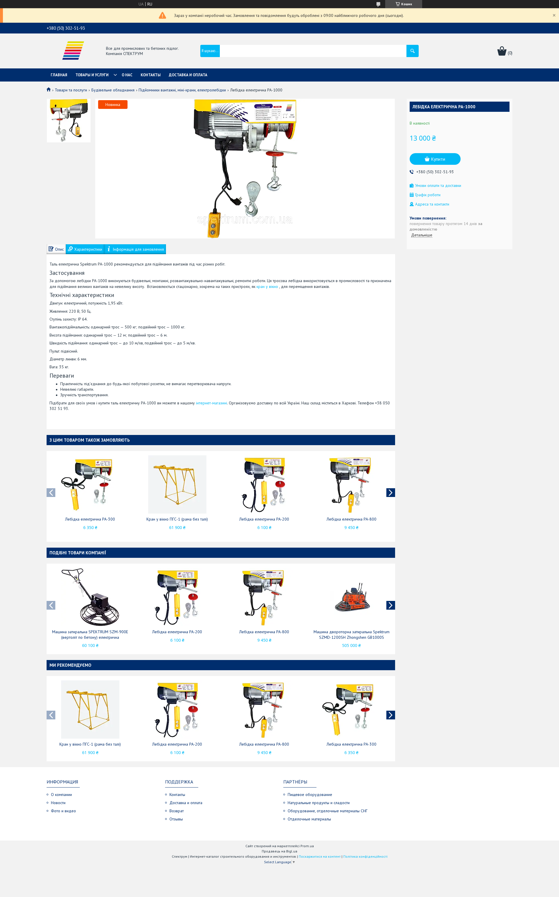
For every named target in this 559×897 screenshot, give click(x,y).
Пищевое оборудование (310, 794)
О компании (61, 794)
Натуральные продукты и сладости (319, 802)
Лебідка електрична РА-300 (90, 519)
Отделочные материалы (309, 819)
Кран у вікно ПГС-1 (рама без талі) (177, 519)
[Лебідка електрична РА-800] (351, 484)
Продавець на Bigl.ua (279, 851)
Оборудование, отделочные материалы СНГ (327, 810)
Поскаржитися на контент (320, 856)
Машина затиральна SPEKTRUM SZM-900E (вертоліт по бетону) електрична (90, 634)
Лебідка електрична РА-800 (351, 519)
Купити (438, 159)
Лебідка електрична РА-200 (264, 519)
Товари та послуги (71, 90)
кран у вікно (267, 286)
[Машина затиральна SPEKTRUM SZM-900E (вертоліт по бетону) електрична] (90, 597)
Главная (59, 74)
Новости (58, 802)
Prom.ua (307, 846)
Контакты (151, 74)
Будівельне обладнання (113, 90)
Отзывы (176, 819)
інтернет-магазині (211, 403)
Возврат (176, 810)
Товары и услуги (92, 74)
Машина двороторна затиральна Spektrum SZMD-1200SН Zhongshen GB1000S (352, 634)
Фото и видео (63, 810)
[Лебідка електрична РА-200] (264, 484)
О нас (127, 74)
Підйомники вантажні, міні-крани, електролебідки (182, 90)
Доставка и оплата (188, 74)
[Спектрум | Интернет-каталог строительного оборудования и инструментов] (73, 51)
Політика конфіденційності (365, 856)
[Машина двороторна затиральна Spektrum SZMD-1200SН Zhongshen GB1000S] (351, 597)
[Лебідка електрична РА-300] (90, 484)
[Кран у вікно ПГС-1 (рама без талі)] (177, 484)
